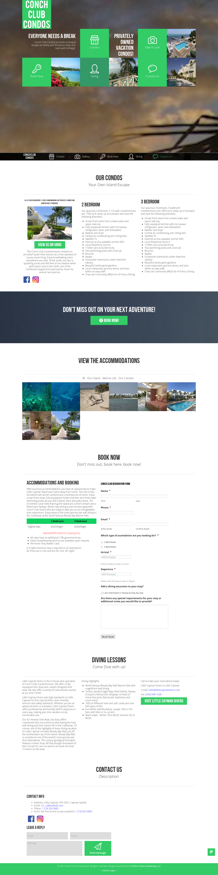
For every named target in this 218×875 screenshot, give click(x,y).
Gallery (86, 156)
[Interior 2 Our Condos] (152, 396)
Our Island (93, 378)
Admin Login (109, 870)
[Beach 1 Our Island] (94, 396)
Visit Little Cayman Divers (164, 701)
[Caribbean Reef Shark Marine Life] (65, 396)
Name (105, 491)
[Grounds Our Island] (65, 425)
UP (211, 852)
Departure (108, 569)
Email (105, 519)
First (103, 501)
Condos (60, 156)
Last (138, 501)
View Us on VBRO (49, 244)
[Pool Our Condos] (181, 396)
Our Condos (126, 378)
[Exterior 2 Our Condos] (123, 396)
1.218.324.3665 (50, 808)
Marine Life (109, 378)
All (83, 378)
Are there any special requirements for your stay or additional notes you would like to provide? (131, 600)
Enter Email (106, 529)
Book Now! (111, 320)
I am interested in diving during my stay (123, 592)
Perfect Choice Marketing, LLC (146, 866)
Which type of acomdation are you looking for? (130, 535)
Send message (98, 852)
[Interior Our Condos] (36, 425)
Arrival (106, 552)
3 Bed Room (110, 546)
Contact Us (166, 156)
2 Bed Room (110, 542)
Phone (106, 507)
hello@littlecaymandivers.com (164, 690)
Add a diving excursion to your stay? (122, 586)
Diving (139, 156)
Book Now (112, 156)
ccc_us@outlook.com (52, 805)
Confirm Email (142, 529)
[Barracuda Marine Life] (36, 396)
